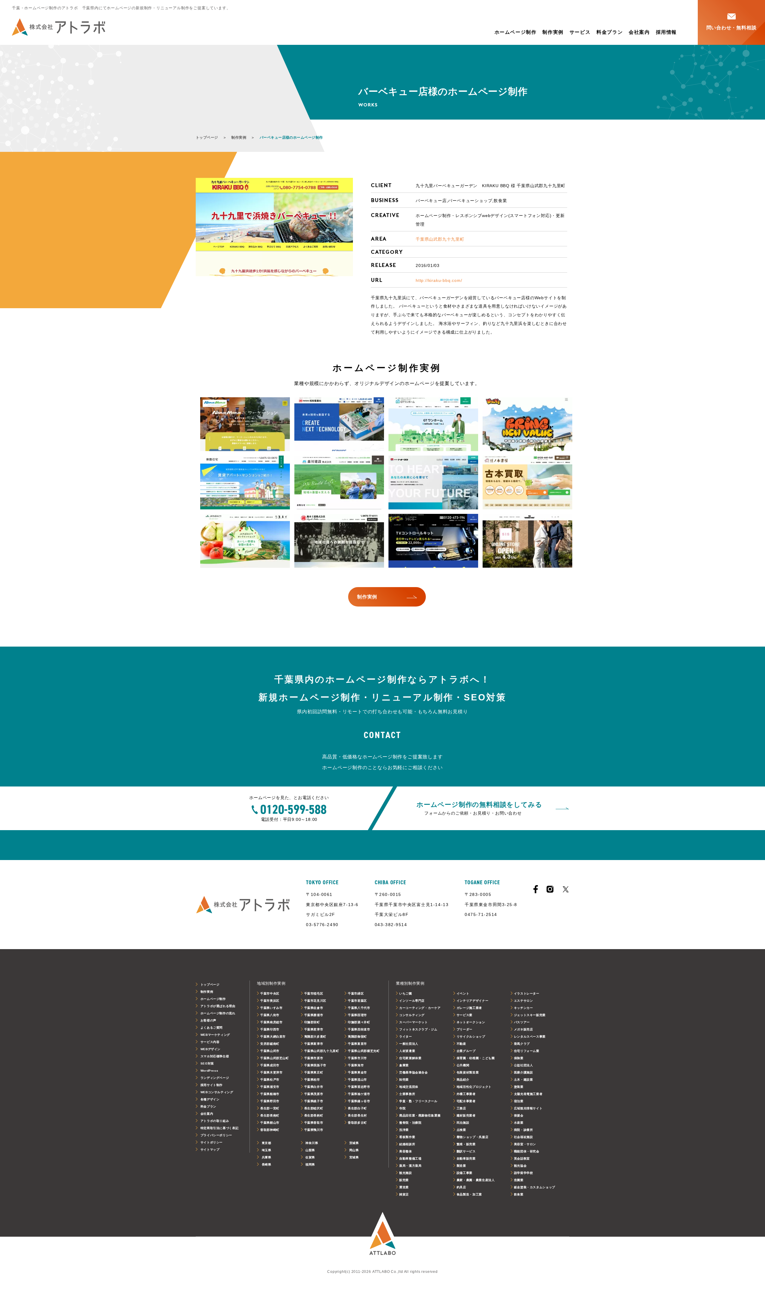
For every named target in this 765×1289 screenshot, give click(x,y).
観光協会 (520, 1165)
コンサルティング (412, 1015)
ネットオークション (471, 1022)
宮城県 (354, 1157)
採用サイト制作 (212, 1085)
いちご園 (405, 993)
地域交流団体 (408, 1086)
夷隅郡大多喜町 (315, 1036)
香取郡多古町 (357, 1122)
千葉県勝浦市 (313, 1015)
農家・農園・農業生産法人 (476, 1180)
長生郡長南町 (269, 1115)
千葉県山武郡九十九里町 (440, 239)
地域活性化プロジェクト (474, 1086)
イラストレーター (526, 993)
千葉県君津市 (313, 1029)
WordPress (209, 1070)
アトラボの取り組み (215, 1120)
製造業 (461, 1165)
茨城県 (354, 1143)
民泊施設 (463, 1122)
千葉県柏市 (312, 1079)
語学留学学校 (523, 1173)
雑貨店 (404, 1194)
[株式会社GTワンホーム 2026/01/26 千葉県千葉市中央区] (433, 424)
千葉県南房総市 (271, 1022)
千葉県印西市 (269, 1029)
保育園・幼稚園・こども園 (476, 1058)
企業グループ (466, 1051)
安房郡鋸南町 (269, 1043)
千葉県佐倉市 (313, 1007)
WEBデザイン (211, 1049)
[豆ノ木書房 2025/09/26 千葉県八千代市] (527, 482)
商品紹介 (463, 1079)
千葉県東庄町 (313, 1072)
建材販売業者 (466, 1115)
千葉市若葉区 (357, 1000)
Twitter (565, 889)
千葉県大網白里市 (273, 1036)
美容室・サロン (525, 1144)
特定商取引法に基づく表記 (220, 1128)
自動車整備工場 (410, 1158)
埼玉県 (266, 1150)
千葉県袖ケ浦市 (359, 1094)
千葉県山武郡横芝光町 (364, 1051)
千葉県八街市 (269, 1015)
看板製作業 (407, 1137)
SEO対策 (207, 1063)
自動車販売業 (466, 1158)
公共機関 (463, 1065)
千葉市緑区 (356, 993)
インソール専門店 (412, 1000)
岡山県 (354, 1150)
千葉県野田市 (269, 1101)
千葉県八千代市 (359, 1007)
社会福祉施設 (523, 1137)
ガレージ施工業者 (469, 1007)
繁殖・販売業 (466, 1144)
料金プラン (609, 32)
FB (535, 889)
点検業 (461, 1129)
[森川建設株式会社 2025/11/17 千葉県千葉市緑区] (339, 482)
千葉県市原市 (313, 1058)
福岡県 (310, 1164)
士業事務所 (407, 1094)
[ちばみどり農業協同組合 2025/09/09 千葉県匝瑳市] (245, 541)
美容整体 (405, 1151)
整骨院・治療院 (410, 1122)
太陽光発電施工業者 (528, 1094)
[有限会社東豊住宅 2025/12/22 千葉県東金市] (245, 482)
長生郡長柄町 (313, 1115)
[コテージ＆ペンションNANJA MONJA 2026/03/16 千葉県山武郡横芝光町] (245, 424)
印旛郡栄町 (312, 1022)
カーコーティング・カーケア (419, 1007)
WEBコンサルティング (217, 1092)
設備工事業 (464, 1173)
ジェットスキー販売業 (530, 1015)
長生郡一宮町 (269, 1108)
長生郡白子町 (357, 1108)
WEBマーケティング (215, 1034)
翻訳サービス (466, 1151)
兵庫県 (266, 1157)
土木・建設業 (523, 1079)
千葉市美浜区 (269, 1000)
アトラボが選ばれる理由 (218, 1006)
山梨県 (310, 1150)
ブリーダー (464, 1029)
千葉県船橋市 (269, 1094)
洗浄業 (404, 1129)
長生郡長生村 (357, 1115)
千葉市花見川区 (315, 1000)
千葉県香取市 (313, 1122)
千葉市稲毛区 (313, 993)
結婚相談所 (407, 1144)
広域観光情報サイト (528, 1108)
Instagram (550, 889)
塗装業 (519, 1086)
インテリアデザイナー (472, 1000)
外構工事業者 (466, 1094)
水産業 (519, 1122)
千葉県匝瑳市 (357, 1015)
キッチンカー (523, 1007)
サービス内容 (210, 1042)
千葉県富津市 (313, 1043)
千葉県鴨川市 (313, 1129)
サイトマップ (210, 1149)
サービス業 (464, 1015)
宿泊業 (519, 1101)
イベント (463, 993)
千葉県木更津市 (271, 1072)
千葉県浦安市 (269, 1086)
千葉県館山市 (269, 1122)
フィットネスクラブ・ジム (418, 1029)
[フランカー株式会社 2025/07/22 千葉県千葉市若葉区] (433, 541)
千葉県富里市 (357, 1043)
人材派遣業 (407, 1051)
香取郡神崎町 (269, 1129)
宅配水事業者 (466, 1101)
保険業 (519, 1058)
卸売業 (404, 1079)
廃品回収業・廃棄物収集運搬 (419, 1115)
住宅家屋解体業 (410, 1058)
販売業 (404, 1180)
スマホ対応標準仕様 (215, 1056)
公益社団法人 (523, 1065)
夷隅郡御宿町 (357, 1036)
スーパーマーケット (413, 1022)
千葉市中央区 (269, 993)
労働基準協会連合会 (413, 1072)
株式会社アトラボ (58, 27)
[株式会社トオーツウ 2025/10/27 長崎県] (433, 482)
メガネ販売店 (523, 1029)
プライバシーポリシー (216, 1135)
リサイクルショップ (471, 1036)
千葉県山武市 (269, 1051)
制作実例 (552, 32)
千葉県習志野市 (359, 1086)
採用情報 (666, 32)
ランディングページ (215, 1077)
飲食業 (519, 1194)
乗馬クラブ (522, 1043)
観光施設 (405, 1173)
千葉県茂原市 (313, 1094)
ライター (405, 1036)
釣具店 (461, 1187)
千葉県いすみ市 (271, 1007)
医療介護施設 (523, 1072)
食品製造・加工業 (469, 1194)
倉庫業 (404, 1065)
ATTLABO (382, 1237)
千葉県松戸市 (269, 1079)
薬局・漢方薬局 (410, 1165)
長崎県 (266, 1164)
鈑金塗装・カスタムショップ (534, 1187)
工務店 (461, 1108)
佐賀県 (310, 1157)
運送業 (404, 1187)
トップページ (207, 137)
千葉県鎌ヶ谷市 (359, 1101)
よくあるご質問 (212, 1027)
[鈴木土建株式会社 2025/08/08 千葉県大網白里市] (339, 541)
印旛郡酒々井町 (359, 1022)
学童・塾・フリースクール (418, 1101)
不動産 (461, 1043)
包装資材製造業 (468, 1072)
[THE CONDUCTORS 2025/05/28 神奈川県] (527, 541)
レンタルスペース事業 (530, 1036)
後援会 (519, 1115)
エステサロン (523, 1000)
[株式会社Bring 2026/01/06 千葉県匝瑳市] (527, 424)
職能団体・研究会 (526, 1151)
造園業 (519, 1180)
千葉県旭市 (356, 1065)
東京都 (266, 1143)
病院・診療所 (523, 1129)
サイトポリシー (212, 1142)
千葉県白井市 (313, 1086)
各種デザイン (210, 1099)
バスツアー (522, 1022)
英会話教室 (522, 1158)
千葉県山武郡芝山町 (274, 1058)
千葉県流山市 (357, 1079)
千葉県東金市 (357, 1072)
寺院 (402, 1108)
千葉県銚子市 (313, 1101)
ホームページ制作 (516, 32)
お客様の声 (208, 1020)
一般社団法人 (408, 1043)
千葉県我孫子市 (315, 1065)
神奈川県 (311, 1143)
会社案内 (639, 32)
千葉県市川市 (357, 1058)
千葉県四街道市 (359, 1029)
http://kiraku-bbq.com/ (439, 280)
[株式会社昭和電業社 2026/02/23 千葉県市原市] (339, 424)
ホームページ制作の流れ (218, 1013)
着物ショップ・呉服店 (472, 1137)
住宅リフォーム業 (526, 1051)
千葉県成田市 (269, 1065)
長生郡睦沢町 (313, 1108)
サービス (580, 32)
